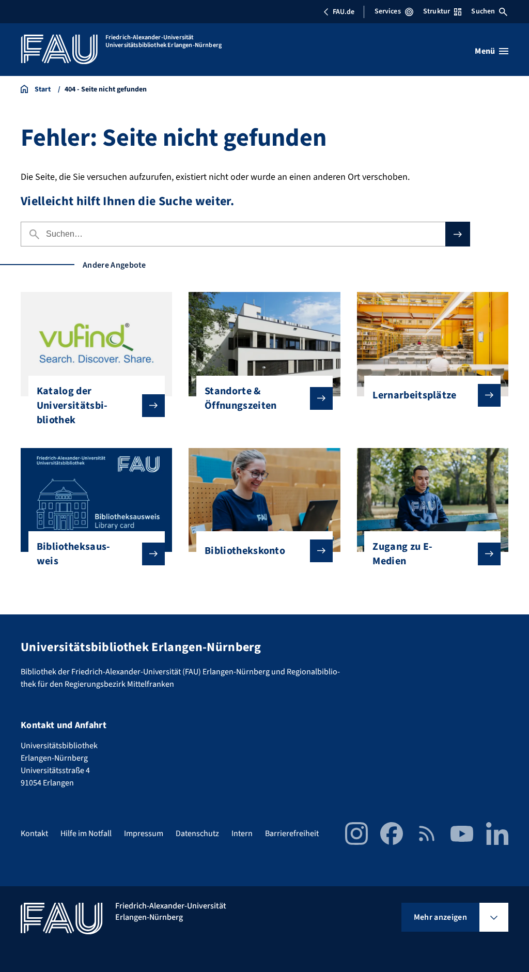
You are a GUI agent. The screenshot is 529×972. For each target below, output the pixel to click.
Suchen (483, 11)
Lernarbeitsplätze (414, 395)
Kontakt (34, 833)
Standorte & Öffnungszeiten (240, 398)
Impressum (143, 833)
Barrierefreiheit (292, 833)
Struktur (436, 11)
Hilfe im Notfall (86, 833)
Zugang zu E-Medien (402, 553)
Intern (242, 833)
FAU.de (343, 12)
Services (388, 11)
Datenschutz (197, 833)
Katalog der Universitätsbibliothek (72, 405)
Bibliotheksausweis (73, 553)
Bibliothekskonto (245, 551)
